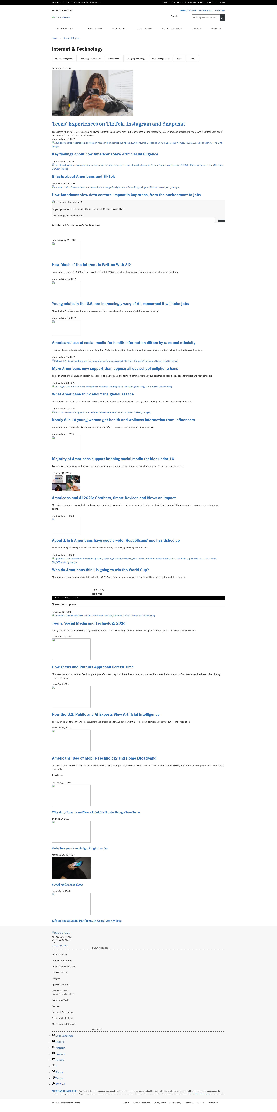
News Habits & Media (62, 1018)
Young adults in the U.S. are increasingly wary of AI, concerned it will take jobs (120, 303)
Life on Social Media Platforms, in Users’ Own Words (87, 921)
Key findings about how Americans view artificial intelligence (105, 154)
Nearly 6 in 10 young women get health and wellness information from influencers (123, 419)
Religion (56, 978)
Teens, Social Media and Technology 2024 (89, 623)
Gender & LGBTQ (60, 990)
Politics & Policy (59, 954)
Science (55, 1006)
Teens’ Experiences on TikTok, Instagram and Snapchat (118, 123)
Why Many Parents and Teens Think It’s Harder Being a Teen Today (96, 812)
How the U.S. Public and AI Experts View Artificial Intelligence (106, 714)
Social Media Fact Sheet (67, 884)
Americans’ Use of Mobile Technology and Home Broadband (104, 758)
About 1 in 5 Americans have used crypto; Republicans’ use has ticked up (116, 540)
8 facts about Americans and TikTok (83, 176)
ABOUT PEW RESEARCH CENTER (65, 1091)
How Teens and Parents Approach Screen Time (93, 666)
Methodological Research (64, 1024)
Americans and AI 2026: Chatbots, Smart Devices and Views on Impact (114, 497)
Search (174, 16)
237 (102, 590)
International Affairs (61, 960)
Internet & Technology (62, 1012)
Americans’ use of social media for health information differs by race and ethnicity (123, 342)
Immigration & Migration (64, 966)
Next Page (99, 593)
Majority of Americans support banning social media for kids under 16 (113, 458)
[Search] (222, 17)
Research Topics (65, 28)
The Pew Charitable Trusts (199, 1094)
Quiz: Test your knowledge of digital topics (80, 848)
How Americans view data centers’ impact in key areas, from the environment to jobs (126, 194)
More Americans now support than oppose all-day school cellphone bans (115, 368)
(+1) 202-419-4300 (60, 945)
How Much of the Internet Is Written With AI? (91, 264)
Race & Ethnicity (60, 972)
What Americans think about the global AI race (93, 394)
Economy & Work (60, 1000)
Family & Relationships (63, 994)
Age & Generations (61, 984)
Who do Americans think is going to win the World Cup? (100, 569)
